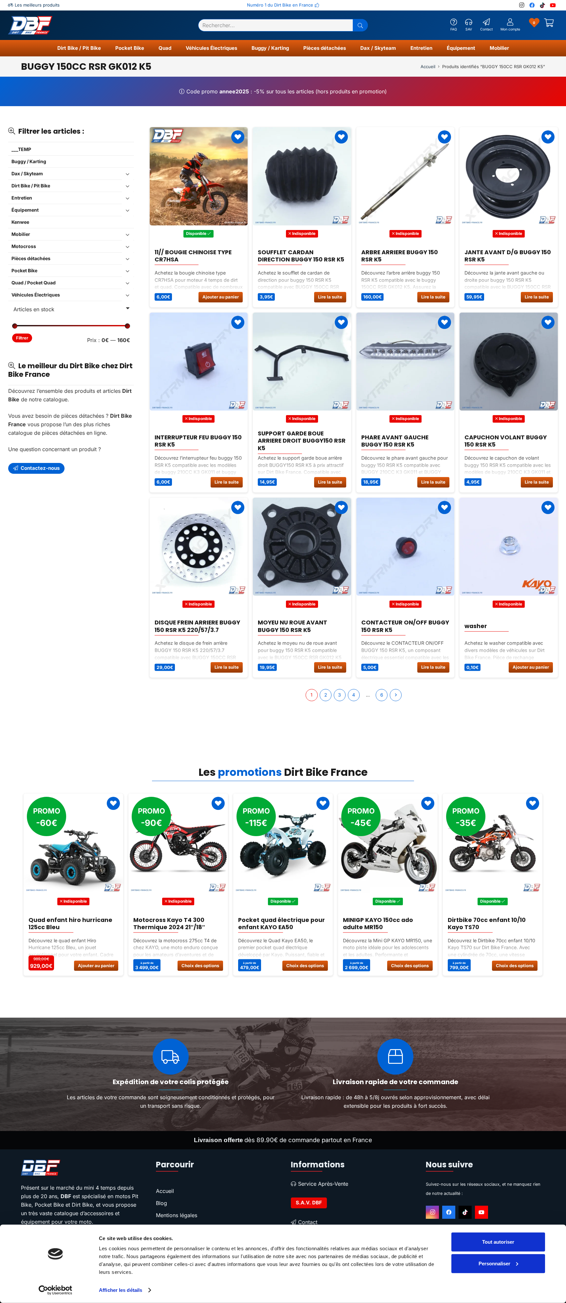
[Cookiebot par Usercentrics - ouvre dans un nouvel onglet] (55, 1290)
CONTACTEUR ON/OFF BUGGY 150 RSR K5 (405, 626)
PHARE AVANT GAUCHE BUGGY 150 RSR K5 (394, 441)
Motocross (23, 246)
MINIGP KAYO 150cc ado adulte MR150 (273, 923)
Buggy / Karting (28, 161)
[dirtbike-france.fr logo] (80, 1168)
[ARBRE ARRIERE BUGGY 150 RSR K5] (405, 176)
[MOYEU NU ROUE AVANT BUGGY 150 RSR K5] (302, 547)
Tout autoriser (498, 1242)
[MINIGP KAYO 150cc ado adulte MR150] (283, 843)
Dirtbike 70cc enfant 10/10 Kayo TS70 (382, 923)
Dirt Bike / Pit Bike (30, 186)
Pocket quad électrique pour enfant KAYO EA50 (176, 923)
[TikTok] (542, 5)
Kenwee (20, 222)
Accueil (428, 66)
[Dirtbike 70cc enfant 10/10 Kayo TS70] (388, 843)
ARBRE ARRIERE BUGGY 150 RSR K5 (399, 255)
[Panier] (548, 25)
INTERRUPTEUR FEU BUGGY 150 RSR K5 (198, 441)
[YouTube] (553, 5)
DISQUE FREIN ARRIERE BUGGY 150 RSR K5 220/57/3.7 (197, 626)
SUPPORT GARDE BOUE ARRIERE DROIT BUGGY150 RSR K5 (302, 441)
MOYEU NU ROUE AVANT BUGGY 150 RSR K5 (292, 626)
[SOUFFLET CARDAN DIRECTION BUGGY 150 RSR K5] (302, 176)
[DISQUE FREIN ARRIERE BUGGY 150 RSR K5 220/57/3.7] (199, 547)
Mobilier (20, 234)
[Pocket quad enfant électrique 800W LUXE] (492, 843)
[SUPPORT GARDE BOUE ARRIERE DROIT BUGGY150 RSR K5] (302, 362)
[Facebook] (532, 5)
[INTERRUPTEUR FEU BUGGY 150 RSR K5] (199, 362)
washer (475, 626)
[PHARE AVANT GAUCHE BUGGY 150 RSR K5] (405, 362)
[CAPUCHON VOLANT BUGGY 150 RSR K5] (509, 362)
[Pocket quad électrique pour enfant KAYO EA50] (178, 843)
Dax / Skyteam (27, 174)
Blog (161, 1203)
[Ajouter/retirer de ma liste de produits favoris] (237, 137)
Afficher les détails (120, 1290)
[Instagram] (521, 5)
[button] (104, 48)
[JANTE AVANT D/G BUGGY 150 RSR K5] (509, 176)
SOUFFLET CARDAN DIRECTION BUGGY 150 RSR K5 (301, 255)
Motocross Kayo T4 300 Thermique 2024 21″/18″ (64, 923)
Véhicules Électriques (35, 295)
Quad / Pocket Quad (33, 283)
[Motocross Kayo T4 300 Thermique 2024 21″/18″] (73, 843)
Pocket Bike (24, 271)
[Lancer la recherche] (360, 25)
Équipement (25, 210)
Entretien (21, 198)
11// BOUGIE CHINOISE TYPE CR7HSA (193, 255)
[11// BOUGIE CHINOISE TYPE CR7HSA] (199, 176)
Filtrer (22, 338)
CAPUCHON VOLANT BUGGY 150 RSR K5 (505, 441)
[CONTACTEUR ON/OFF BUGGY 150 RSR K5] (405, 547)
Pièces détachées (30, 258)
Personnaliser (494, 1263)
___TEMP (21, 149)
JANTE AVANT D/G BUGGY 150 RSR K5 (507, 255)
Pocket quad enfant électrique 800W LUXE (481, 923)
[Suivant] (396, 695)
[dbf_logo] (30, 25)
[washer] (509, 547)
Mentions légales (176, 1215)
